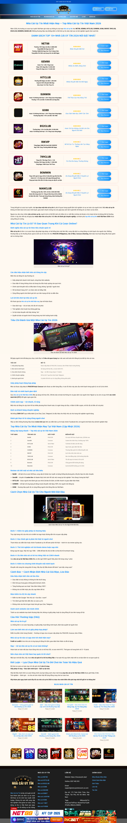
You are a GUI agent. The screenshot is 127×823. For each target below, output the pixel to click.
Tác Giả (94, 790)
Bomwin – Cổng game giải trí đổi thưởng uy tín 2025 (22, 706)
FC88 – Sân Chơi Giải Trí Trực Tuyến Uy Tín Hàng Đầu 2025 (104, 706)
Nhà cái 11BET (43, 803)
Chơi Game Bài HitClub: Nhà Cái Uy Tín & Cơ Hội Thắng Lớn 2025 (104, 736)
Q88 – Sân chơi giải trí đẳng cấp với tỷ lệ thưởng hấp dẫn (50, 706)
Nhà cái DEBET (43, 793)
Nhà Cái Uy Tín (35, 17)
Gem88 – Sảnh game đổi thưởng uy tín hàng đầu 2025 (49, 735)
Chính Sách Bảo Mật (99, 780)
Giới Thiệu (95, 783)
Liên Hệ (94, 787)
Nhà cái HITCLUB (43, 780)
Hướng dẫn (62, 17)
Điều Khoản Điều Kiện (99, 777)
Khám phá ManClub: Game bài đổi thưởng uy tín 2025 (77, 735)
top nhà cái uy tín (91, 216)
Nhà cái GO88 (42, 787)
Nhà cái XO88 (42, 800)
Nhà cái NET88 (43, 777)
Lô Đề (84, 17)
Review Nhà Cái (49, 17)
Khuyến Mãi (74, 17)
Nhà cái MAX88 (43, 790)
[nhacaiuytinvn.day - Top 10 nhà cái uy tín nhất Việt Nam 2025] (63, 9)
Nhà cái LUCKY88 (43, 796)
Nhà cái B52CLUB (43, 783)
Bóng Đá (92, 17)
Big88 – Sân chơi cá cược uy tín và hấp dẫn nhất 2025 (23, 735)
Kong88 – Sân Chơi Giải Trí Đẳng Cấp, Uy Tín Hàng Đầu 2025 (77, 707)
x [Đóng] (13, 808)
